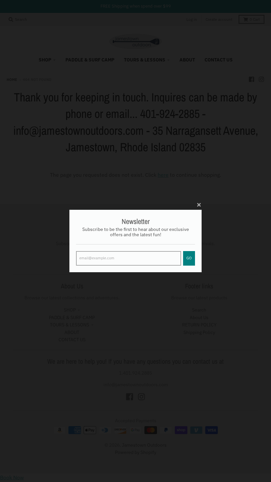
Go (189, 258)
